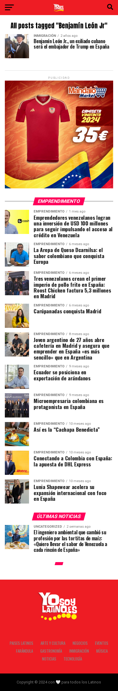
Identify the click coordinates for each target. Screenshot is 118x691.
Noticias (49, 659)
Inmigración (79, 651)
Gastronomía (51, 651)
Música (102, 651)
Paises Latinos (21, 643)
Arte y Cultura (53, 643)
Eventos (101, 643)
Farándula (24, 651)
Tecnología (73, 659)
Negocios (80, 643)
